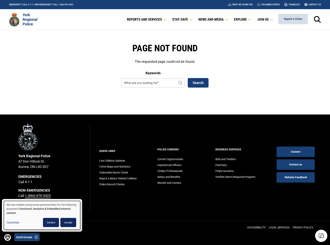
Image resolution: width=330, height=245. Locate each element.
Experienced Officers (169, 165)
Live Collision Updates (112, 160)
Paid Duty (221, 165)
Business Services (228, 149)
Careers (295, 151)
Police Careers (168, 149)
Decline (51, 222)
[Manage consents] (7, 237)
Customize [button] (12, 222)
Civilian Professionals (170, 170)
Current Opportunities (170, 159)
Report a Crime (293, 18)
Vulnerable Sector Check (113, 172)
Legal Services (279, 227)
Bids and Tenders (225, 159)
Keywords (153, 73)
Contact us (295, 164)
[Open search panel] (317, 19)
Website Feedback (296, 177)
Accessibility (256, 227)
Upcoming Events (270, 4)
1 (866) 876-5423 (38, 196)
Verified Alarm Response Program (235, 176)
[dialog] (42, 215)
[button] (147, 19)
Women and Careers (169, 182)
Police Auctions (224, 170)
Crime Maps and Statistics (114, 166)
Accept (68, 222)
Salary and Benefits (168, 176)
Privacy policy (303, 227)
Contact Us (315, 4)
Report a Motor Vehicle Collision (118, 178)
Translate (294, 4)
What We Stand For (242, 4)
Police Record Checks (112, 184)
